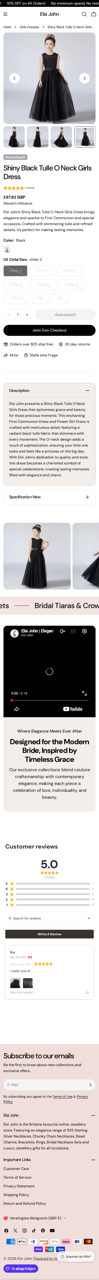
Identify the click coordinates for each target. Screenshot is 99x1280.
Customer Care (16, 1168)
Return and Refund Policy (24, 1203)
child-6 (72, 272)
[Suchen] (84, 14)
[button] (19, 188)
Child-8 (18, 286)
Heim (7, 27)
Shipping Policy (16, 1194)
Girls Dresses (29, 27)
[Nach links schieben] (14, 78)
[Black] (6, 249)
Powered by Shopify (50, 1258)
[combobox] (89, 918)
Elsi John (49, 14)
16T (63, 300)
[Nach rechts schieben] (84, 78)
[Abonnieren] (90, 1085)
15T (43, 300)
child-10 (46, 286)
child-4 (45, 272)
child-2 (18, 272)
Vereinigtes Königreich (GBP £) (35, 1218)
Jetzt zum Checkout (49, 330)
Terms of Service (17, 1177)
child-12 (74, 286)
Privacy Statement (19, 1186)
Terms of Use (63, 1096)
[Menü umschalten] (5, 14)
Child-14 (19, 300)
